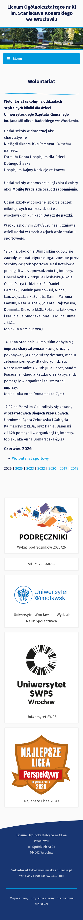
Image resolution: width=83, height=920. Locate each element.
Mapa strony (19, 898)
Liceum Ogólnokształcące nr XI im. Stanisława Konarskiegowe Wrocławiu (41, 13)
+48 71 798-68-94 (37, 876)
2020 (52, 468)
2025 (19, 468)
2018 (74, 468)
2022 (41, 468)
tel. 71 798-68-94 (41, 564)
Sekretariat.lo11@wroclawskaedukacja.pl (41, 870)
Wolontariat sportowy (30, 458)
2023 (30, 468)
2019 (63, 468)
